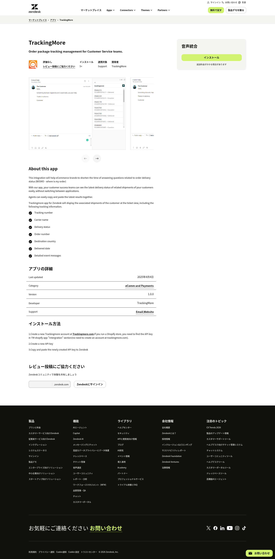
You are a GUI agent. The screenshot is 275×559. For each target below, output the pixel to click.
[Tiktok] (244, 528)
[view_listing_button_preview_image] (77, 113)
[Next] (97, 158)
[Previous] (85, 158)
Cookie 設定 (73, 551)
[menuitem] (242, 2)
